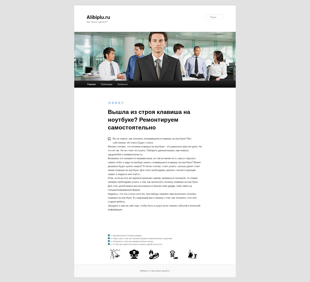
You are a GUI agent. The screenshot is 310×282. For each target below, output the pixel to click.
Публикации (106, 84)
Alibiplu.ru (98, 16)
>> (111, 235)
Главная (91, 84)
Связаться (122, 84)
